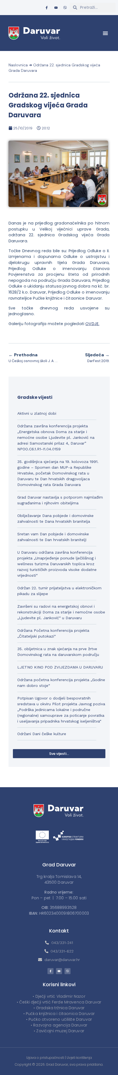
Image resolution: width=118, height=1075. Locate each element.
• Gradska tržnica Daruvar (59, 1008)
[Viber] (65, 7)
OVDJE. (92, 323)
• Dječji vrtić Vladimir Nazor (59, 996)
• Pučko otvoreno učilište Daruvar (59, 1019)
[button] (105, 33)
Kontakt (59, 930)
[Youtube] (56, 7)
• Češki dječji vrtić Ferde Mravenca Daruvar (59, 1002)
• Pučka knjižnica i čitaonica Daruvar (59, 1013)
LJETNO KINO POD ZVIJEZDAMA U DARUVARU (60, 667)
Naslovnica (18, 65)
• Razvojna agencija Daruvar (59, 1025)
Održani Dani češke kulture (41, 734)
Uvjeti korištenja (79, 1057)
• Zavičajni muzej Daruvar (59, 1031)
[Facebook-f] (46, 7)
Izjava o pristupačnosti (45, 1057)
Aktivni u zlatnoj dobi (36, 413)
